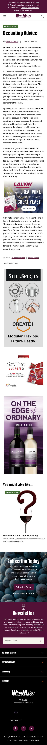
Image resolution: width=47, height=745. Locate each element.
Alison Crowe (12, 41)
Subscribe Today (23, 587)
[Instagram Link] (23, 730)
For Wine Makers (9, 652)
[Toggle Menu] (4, 16)
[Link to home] (23, 16)
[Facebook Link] (15, 730)
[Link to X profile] (31, 730)
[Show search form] (42, 16)
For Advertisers (8, 662)
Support (5, 681)
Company (6, 671)
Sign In (31, 593)
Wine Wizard (33, 257)
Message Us (15, 720)
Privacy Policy (12, 740)
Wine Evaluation (18, 257)
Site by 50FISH (34, 740)
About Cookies (23, 740)
